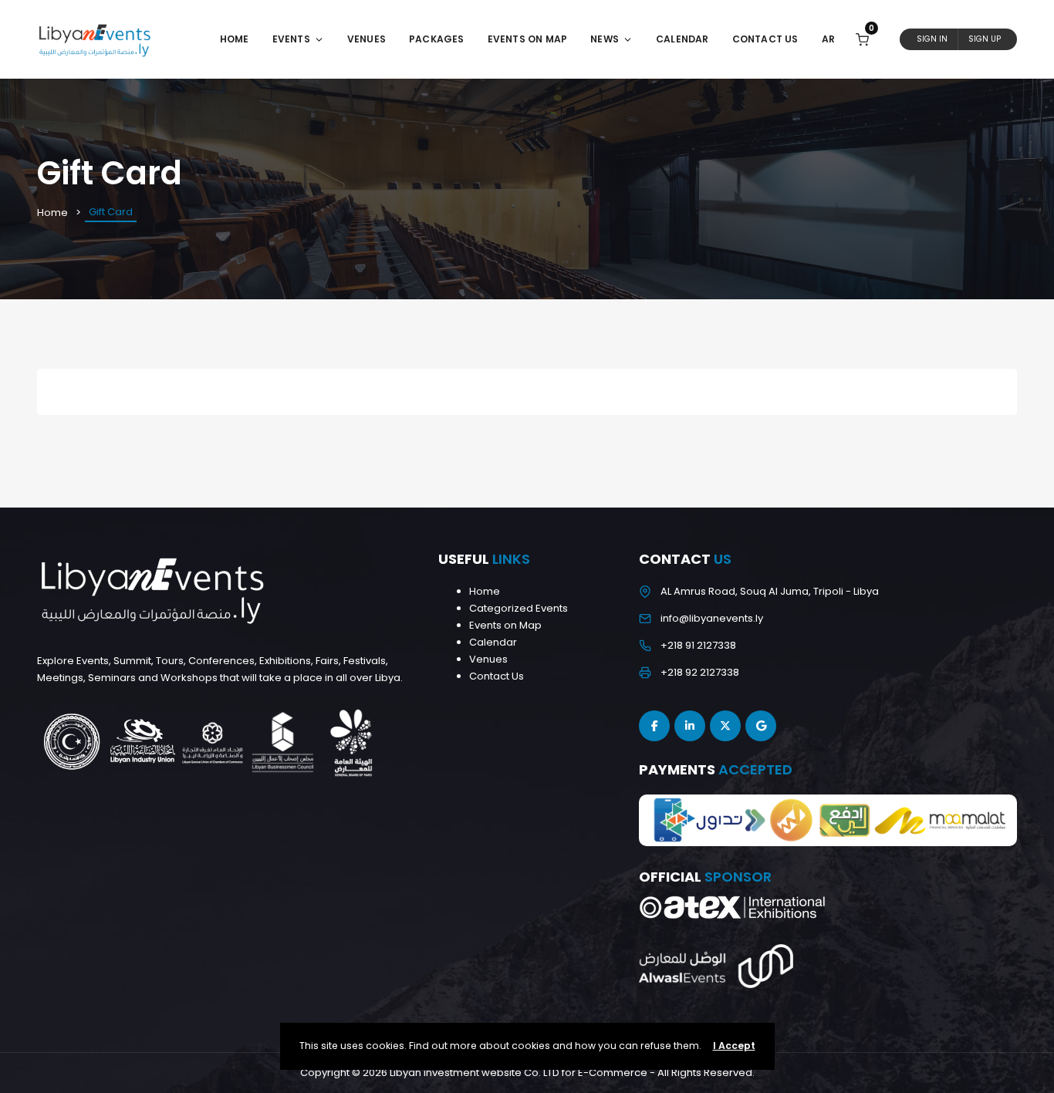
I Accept (734, 1045)
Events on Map (505, 625)
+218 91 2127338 (698, 645)
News (604, 39)
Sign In (932, 39)
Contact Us (765, 39)
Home (234, 39)
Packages (437, 39)
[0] (862, 39)
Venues (366, 39)
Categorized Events (518, 608)
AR (828, 39)
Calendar (682, 39)
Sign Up (984, 39)
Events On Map (528, 39)
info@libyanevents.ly (711, 618)
